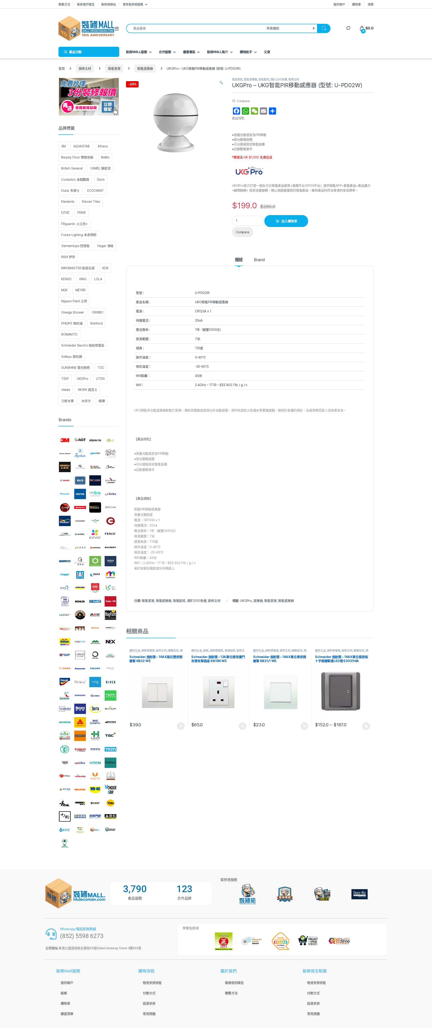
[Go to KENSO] (110, 588)
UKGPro (246, 600)
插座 (206, 650)
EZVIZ (65, 212)
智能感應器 (145, 68)
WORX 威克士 (87, 389)
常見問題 (149, 1014)
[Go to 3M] (64, 440)
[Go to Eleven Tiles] (64, 534)
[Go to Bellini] (110, 467)
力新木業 (67, 401)
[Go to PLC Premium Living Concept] (110, 668)
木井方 (86, 401)
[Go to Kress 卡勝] (110, 601)
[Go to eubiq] (80, 534)
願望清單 (67, 1014)
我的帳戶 (339, 4)
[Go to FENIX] (110, 534)
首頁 (61, 68)
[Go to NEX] (110, 642)
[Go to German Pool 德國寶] (64, 561)
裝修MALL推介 (217, 52)
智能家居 (114, 68)
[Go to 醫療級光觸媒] (64, 843)
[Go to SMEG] (110, 722)
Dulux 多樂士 (70, 190)
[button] (221, 82)
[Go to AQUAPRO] (95, 453)
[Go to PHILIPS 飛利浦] (95, 668)
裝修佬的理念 (85, 4)
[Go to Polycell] (64, 682)
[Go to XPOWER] (95, 803)
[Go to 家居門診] (95, 816)
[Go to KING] (64, 601)
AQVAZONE (81, 146)
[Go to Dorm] (110, 507)
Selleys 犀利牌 (71, 356)
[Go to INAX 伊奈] (95, 574)
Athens (103, 146)
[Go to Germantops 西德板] (80, 561)
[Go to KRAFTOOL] (95, 601)
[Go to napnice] (80, 642)
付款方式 (149, 993)
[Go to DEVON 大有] (80, 507)
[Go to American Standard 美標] (64, 453)
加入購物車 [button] (180, 726)
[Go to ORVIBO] (95, 655)
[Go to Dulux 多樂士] (64, 521)
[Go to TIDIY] (64, 749)
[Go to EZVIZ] (95, 534)
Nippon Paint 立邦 (74, 301)
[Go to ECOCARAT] (80, 521)
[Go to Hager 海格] (64, 574)
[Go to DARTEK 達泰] (80, 494)
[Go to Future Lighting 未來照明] (80, 547)
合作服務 (165, 52)
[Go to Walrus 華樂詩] (80, 789)
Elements (67, 201)
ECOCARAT (95, 190)
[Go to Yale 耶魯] (110, 803)
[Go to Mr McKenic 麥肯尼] (64, 642)
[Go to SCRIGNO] (64, 709)
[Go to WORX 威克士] (80, 803)
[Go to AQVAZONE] (110, 453)
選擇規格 (366, 726)
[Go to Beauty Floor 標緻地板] (95, 467)
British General (72, 168)
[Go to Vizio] (110, 776)
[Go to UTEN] (95, 762)
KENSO (66, 279)
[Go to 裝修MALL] (95, 830)
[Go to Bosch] (64, 480)
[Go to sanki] (95, 695)
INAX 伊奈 (68, 257)
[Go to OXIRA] (64, 668)
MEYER (80, 290)
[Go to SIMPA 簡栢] (95, 722)
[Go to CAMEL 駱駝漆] (95, 480)
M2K (64, 290)
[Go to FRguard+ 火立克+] (64, 547)
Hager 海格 (105, 246)
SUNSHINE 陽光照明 (75, 367)
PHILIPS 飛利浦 (71, 323)
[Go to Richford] (80, 682)
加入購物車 (289, 221)
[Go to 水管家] (64, 830)
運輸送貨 (173, 650)
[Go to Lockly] (64, 615)
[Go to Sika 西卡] (80, 722)
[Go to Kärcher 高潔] (80, 588)
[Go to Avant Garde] (80, 467)
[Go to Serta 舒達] (95, 709)
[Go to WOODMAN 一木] (64, 803)
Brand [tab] (259, 260)
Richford (96, 323)
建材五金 (134, 650)
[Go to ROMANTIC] (64, 695)
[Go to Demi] (64, 507)
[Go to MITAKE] (95, 628)
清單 (371, 4)
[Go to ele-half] (95, 521)
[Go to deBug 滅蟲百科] (95, 494)
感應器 (258, 600)
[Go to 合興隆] (80, 816)
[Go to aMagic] (110, 440)
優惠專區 (189, 52)
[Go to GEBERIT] (110, 547)
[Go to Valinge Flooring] (64, 776)
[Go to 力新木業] (64, 816)
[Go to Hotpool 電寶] (80, 574)
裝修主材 (85, 68)
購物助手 (246, 52)
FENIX (81, 212)
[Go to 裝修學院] (110, 830)
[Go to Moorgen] (110, 628)
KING (83, 279)
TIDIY (65, 378)
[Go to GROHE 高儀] (110, 561)
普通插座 (230, 650)
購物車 (356, 4)
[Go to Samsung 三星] (80, 695)
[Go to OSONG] (110, 655)
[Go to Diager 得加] (95, 507)
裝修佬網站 (108, 4)
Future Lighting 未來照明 (78, 235)
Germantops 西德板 (75, 246)
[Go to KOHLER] (80, 601)
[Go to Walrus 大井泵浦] (64, 789)
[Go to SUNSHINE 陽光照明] (80, 736)
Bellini (105, 157)
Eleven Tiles (91, 201)
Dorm (101, 179)
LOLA (98, 279)
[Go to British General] (80, 480)
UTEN (100, 378)
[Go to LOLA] (80, 615)
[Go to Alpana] (95, 440)
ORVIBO (97, 312)
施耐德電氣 (148, 650)
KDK (105, 268)
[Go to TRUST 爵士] (64, 762)
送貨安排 (149, 1003)
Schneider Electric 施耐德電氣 (82, 345)
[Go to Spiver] (64, 736)
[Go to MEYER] (80, 628)
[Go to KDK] (95, 588)
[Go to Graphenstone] (95, 561)
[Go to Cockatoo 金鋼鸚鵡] (110, 480)
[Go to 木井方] (110, 816)
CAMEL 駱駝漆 (100, 168)
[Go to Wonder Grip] (110, 789)
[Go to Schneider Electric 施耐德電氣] (110, 695)
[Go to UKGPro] (80, 762)
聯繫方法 (64, 4)
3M (63, 146)
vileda (65, 389)
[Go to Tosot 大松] (80, 749)
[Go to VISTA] (95, 776)
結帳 (64, 993)
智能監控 (264, 79)
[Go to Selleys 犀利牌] (80, 709)
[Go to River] (110, 682)
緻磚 (102, 401)
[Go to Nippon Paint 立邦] (64, 655)
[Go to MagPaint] (110, 615)
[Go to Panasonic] (80, 668)
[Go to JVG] (64, 588)
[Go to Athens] (64, 467)
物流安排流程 (152, 983)
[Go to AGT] (80, 440)
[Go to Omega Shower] (80, 655)
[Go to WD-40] (95, 789)
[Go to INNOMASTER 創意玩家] (110, 574)
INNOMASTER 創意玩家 (78, 268)
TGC (101, 367)
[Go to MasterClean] (64, 628)
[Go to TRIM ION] (110, 749)
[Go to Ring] (95, 682)
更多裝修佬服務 (133, 4)
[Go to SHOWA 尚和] (110, 709)
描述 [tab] (239, 260)
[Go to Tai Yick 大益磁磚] (95, 736)
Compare (243, 101)
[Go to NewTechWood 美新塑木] (95, 642)
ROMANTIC (69, 334)
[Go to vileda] (80, 776)
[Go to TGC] (110, 736)
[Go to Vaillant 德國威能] (110, 762)
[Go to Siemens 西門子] (64, 722)
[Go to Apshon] (80, 453)
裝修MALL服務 (136, 52)
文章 (267, 52)
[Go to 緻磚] (80, 830)
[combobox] (195, 28)
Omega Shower (72, 312)
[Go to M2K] (95, 615)
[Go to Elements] (110, 521)
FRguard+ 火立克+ (74, 224)
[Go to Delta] (110, 494)
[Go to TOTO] (95, 749)
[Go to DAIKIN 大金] (64, 494)
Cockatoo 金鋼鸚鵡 (75, 179)
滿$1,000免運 (278, 79)
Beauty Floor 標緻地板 (77, 157)
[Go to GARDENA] (95, 547)
